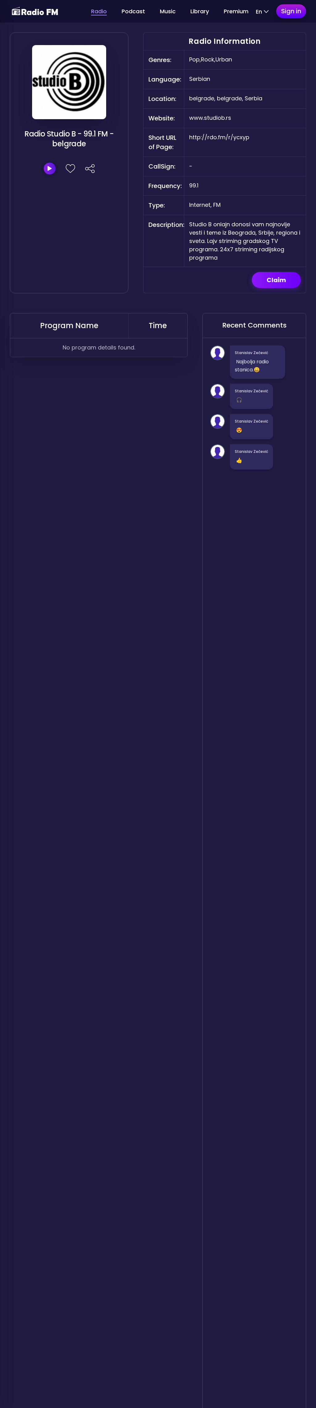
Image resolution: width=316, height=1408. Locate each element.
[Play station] (50, 168)
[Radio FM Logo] (35, 11)
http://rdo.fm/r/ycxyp (219, 137)
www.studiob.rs (210, 118)
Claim (276, 280)
